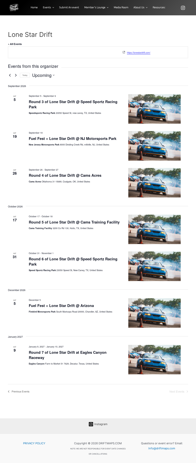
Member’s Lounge (94, 7)
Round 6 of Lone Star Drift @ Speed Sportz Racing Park (73, 261)
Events (47, 7)
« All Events (15, 44)
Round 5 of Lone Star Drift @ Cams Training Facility (74, 222)
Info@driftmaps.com (161, 448)
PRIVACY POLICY (34, 443)
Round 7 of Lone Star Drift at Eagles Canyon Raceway (68, 355)
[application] (52, 7)
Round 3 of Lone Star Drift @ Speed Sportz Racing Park (73, 104)
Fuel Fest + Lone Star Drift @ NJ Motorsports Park (72, 138)
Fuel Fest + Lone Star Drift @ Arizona (61, 305)
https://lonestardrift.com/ (138, 52)
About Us (139, 7)
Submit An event (69, 7)
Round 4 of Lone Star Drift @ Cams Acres (65, 175)
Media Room (121, 7)
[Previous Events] (10, 75)
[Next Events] (16, 75)
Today (24, 75)
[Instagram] (183, 8)
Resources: (159, 7)
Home (34, 7)
